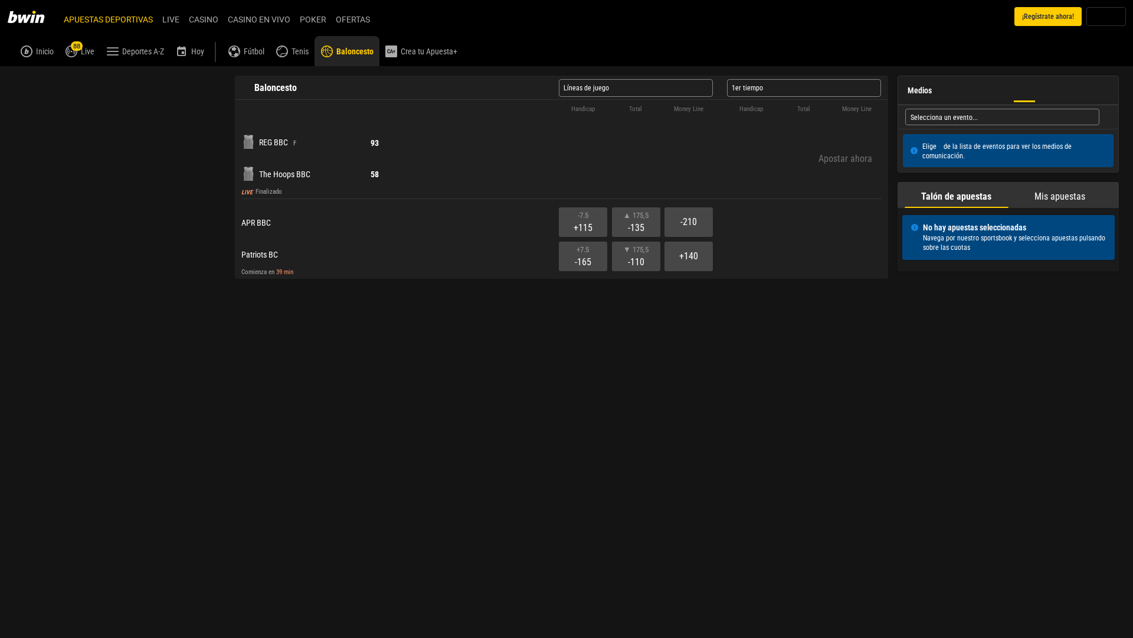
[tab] (40, 79)
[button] (561, 135)
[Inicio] (33, 16)
